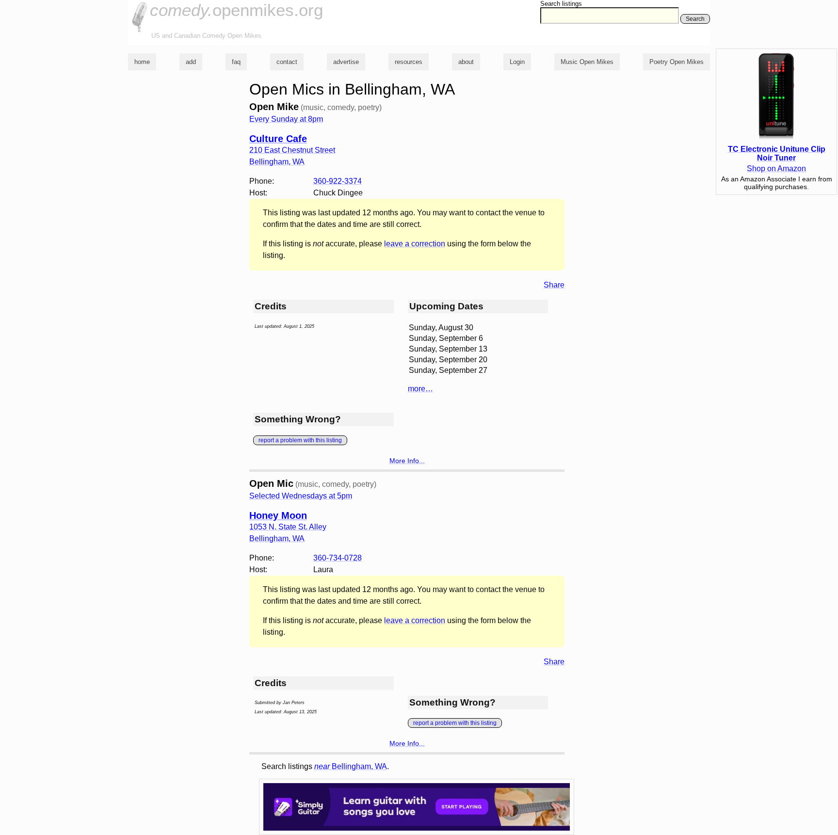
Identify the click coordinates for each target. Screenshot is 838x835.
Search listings (561, 3)
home (142, 61)
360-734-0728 (337, 558)
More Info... (407, 461)
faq (236, 61)
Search (695, 19)
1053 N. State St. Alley (287, 527)
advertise (346, 61)
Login (517, 61)
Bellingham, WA (350, 766)
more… (420, 389)
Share (554, 285)
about (466, 61)
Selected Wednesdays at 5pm (300, 496)
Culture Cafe (278, 138)
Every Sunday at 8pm (286, 119)
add (191, 61)
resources (408, 61)
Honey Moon (278, 515)
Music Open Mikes (587, 61)
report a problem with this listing (300, 440)
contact (286, 61)
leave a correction (414, 244)
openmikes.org (236, 9)
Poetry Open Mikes (676, 61)
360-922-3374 (337, 181)
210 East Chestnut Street (292, 150)
